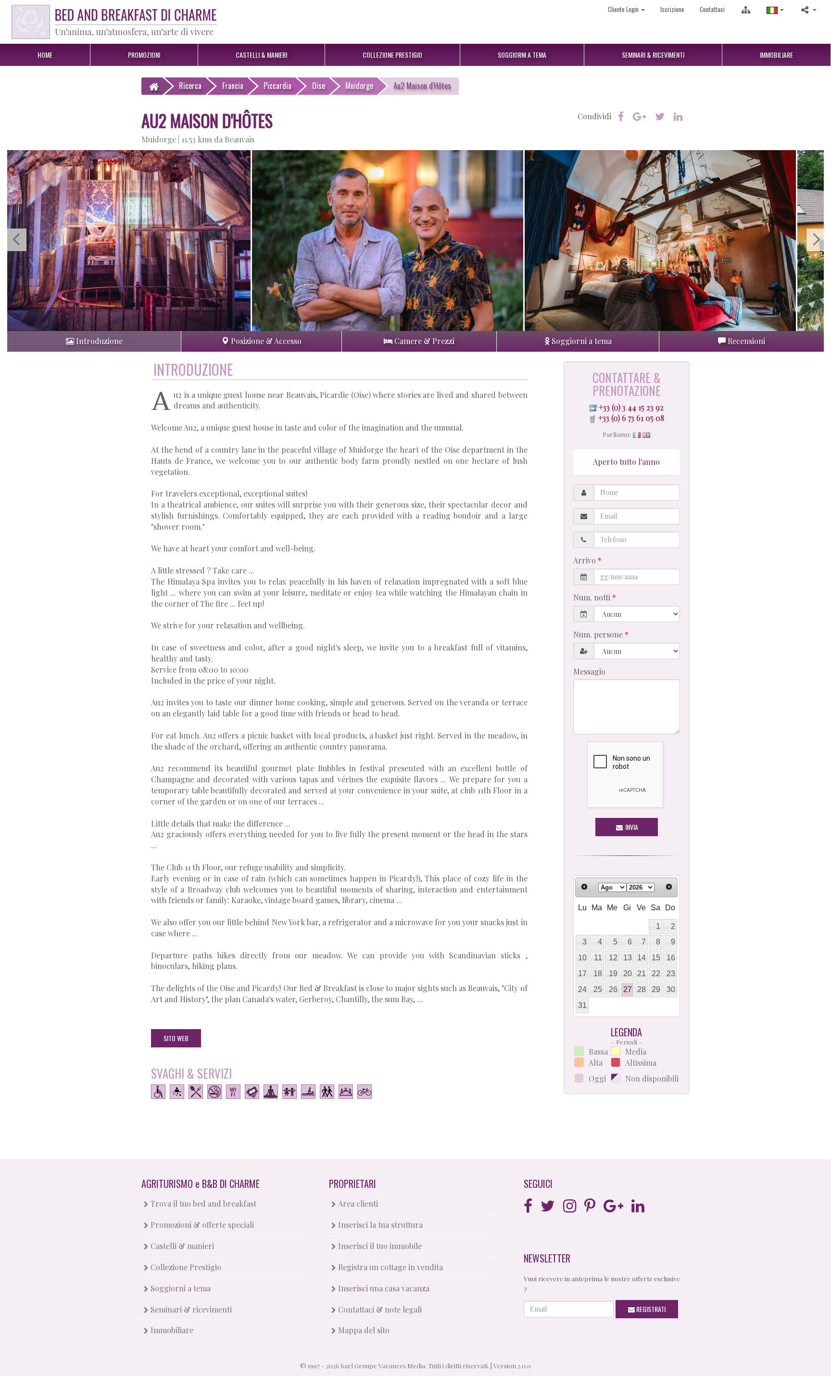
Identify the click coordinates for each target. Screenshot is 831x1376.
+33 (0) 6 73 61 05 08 (631, 418)
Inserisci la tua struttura (379, 1225)
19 (613, 973)
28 (641, 989)
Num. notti (592, 597)
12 (613, 958)
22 (656, 973)
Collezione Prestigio (185, 1267)
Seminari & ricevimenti (190, 1309)
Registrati (650, 1309)
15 (656, 958)
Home (45, 55)
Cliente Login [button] (624, 9)
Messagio (589, 671)
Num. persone (599, 634)
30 (671, 989)
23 (671, 973)
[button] (775, 9)
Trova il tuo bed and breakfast (202, 1203)
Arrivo (585, 560)
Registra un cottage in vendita (389, 1267)
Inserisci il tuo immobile (379, 1246)
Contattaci (712, 9)
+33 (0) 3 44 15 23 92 (631, 407)
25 (597, 989)
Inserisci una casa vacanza (382, 1288)
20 (627, 973)
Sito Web (176, 1038)
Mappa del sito (363, 1330)
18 (597, 973)
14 (641, 958)
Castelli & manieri (181, 1246)
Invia (631, 827)
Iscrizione (672, 9)
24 (582, 989)
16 (671, 958)
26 (613, 989)
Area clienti (357, 1203)
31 (582, 1005)
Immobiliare (776, 55)
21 (641, 973)
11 (598, 958)
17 (582, 973)
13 (627, 958)
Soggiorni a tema (180, 1288)
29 (656, 989)
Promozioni (144, 55)
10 (582, 958)
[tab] (94, 341)
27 (627, 989)
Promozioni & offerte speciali (201, 1225)
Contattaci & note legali (379, 1309)
